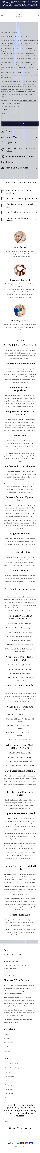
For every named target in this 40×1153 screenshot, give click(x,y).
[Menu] (2, 15)
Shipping (10, 106)
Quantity (3, 113)
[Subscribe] (35, 1121)
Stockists (6, 1080)
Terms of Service (9, 1076)
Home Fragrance (8, 1042)
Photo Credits (8, 1089)
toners (14, 358)
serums (21, 406)
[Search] (34, 15)
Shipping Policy (8, 1093)
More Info (7, 1051)
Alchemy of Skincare (21, 1146)
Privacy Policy (8, 1072)
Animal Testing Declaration (12, 1063)
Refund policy (8, 1085)
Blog (5, 1097)
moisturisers (31, 406)
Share (5, 109)
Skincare (6, 1034)
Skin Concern (8, 1047)
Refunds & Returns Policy (11, 1068)
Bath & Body (7, 1038)
